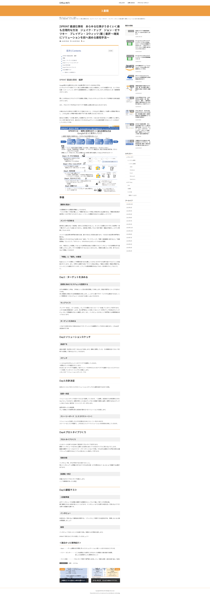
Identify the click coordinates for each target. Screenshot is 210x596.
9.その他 (130, 192)
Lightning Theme (105, 593)
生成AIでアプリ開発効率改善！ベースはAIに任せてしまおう (142, 32)
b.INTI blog (75, 563)
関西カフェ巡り (133, 195)
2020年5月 (129, 244)
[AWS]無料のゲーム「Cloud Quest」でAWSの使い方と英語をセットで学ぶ (142, 67)
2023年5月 (129, 207)
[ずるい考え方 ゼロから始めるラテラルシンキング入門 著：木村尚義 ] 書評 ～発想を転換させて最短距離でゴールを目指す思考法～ (142, 114)
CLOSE (110, 50)
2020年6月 (129, 241)
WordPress (97, 593)
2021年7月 (129, 221)
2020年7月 (129, 237)
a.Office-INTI (129, 157)
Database (132, 170)
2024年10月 (129, 204)
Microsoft (132, 176)
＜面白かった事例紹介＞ (70, 72)
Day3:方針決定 (66, 65)
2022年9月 (129, 211)
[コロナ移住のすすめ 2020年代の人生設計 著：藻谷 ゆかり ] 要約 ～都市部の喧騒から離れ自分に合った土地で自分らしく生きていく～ (142, 101)
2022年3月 (129, 214)
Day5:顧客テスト (67, 69)
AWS (131, 167)
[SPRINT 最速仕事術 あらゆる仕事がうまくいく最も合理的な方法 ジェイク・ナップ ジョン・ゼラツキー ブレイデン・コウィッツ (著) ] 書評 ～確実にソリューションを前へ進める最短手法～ (142, 128)
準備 (64, 58)
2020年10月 (129, 231)
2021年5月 (129, 224)
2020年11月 (129, 227)
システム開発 (132, 163)
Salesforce (132, 179)
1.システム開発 (131, 160)
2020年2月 (129, 251)
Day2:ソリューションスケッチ (70, 62)
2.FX (129, 185)
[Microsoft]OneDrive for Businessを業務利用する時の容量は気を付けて (143, 77)
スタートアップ (68, 90)
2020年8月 (129, 234)
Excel (131, 173)
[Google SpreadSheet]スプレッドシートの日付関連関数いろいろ (142, 57)
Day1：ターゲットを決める (70, 60)
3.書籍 (69, 563)
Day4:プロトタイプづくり (69, 67)
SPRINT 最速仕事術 (68, 55)
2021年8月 (129, 217)
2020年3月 (129, 247)
